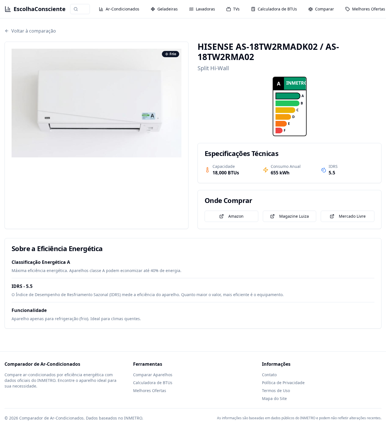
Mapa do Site (274, 398)
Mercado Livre (352, 216)
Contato (269, 374)
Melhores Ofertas (149, 390)
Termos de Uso (276, 390)
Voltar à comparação (33, 31)
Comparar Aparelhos (152, 374)
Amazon (236, 216)
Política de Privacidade (283, 382)
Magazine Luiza (294, 216)
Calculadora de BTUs (152, 382)
